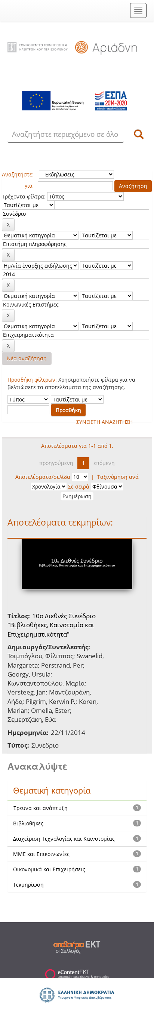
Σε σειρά (78, 486)
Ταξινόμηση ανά (118, 476)
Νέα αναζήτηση (27, 358)
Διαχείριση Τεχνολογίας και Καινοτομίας (64, 838)
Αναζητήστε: (18, 174)
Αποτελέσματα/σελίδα (42, 476)
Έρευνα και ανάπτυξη (40, 808)
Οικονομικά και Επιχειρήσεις (49, 869)
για (29, 185)
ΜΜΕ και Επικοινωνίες (41, 853)
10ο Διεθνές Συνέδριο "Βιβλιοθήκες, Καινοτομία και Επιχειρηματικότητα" (51, 625)
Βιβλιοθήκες (28, 823)
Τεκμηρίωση (28, 884)
